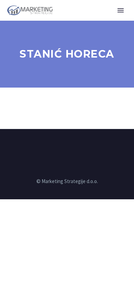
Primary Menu (120, 10)
